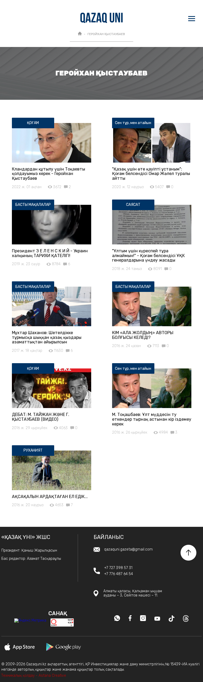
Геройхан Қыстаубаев (106, 34)
